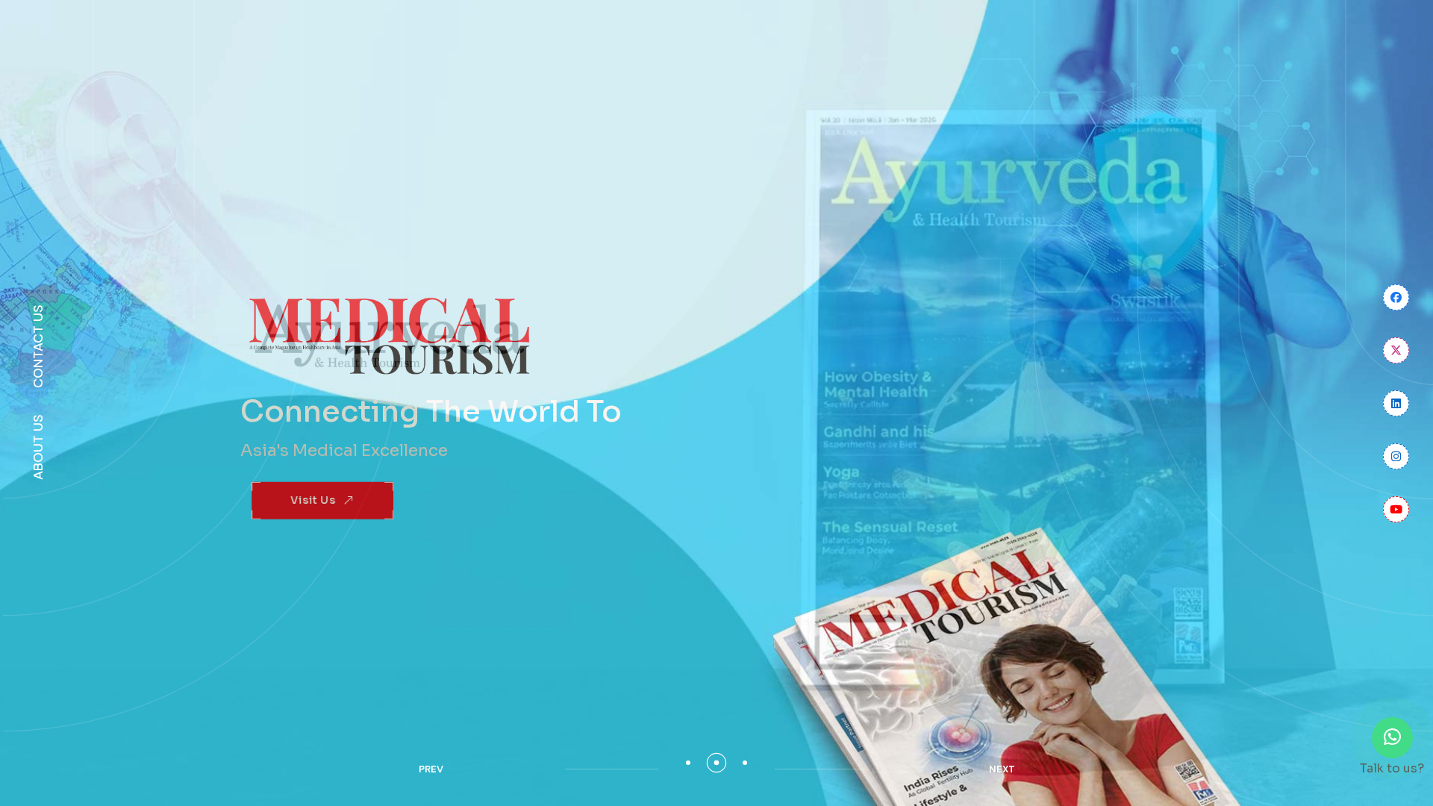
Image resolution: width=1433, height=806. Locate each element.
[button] (688, 763)
